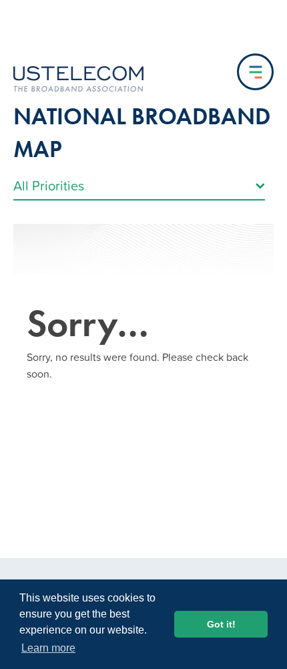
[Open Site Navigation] (255, 71)
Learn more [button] (48, 648)
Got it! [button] (221, 624)
